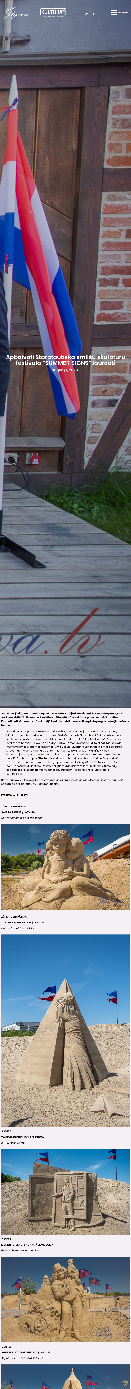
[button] (125, 1383)
